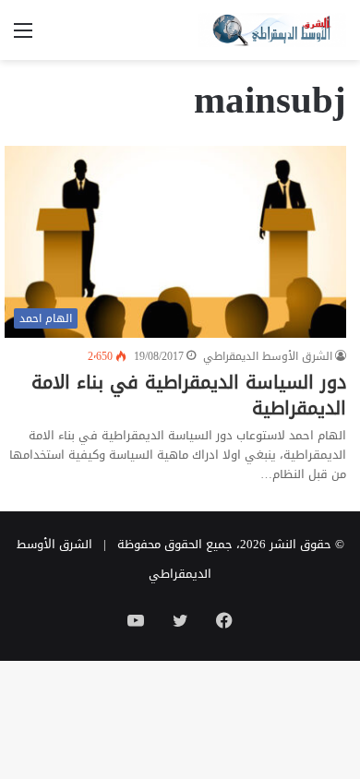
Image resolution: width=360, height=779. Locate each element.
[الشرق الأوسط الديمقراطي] (272, 30)
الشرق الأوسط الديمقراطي (267, 356)
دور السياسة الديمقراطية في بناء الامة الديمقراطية (188, 395)
